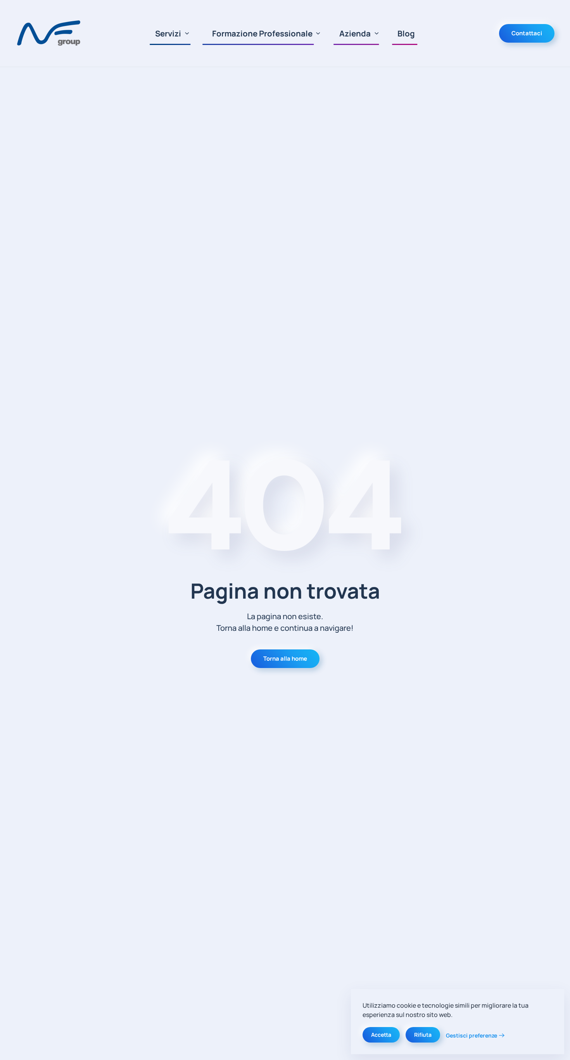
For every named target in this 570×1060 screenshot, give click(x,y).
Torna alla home (285, 658)
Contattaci (526, 33)
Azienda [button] (355, 33)
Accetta (381, 1034)
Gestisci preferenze (471, 1035)
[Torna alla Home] (50, 33)
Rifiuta (423, 1034)
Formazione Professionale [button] (262, 33)
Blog (406, 33)
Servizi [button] (168, 33)
